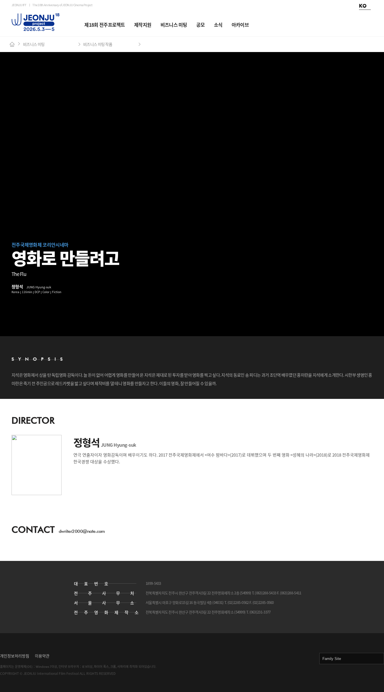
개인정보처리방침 (14, 656)
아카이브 (240, 24)
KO (362, 6)
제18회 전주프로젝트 (104, 24)
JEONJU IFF (19, 5)
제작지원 (142, 24)
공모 (200, 24)
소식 (218, 24)
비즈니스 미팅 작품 (97, 44)
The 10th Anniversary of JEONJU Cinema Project (62, 5)
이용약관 (42, 656)
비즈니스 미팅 (174, 24)
